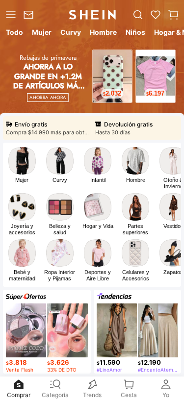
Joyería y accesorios (22, 229)
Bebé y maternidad (22, 275)
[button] (173, 15)
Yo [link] (165, 395)
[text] (112, 94)
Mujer (21, 180)
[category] (10, 15)
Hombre (135, 180)
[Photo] (22, 161)
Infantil (97, 180)
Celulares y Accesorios (135, 275)
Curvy (60, 180)
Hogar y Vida (97, 226)
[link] (30, 15)
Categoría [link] (55, 395)
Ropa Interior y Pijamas (59, 275)
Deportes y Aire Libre (97, 275)
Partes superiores (135, 229)
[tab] (13, 34)
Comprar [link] (18, 395)
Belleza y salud (60, 229)
